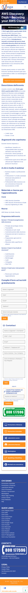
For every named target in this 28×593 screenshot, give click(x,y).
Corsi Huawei (5, 524)
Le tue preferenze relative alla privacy (15, 588)
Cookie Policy (5, 569)
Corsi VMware (5, 529)
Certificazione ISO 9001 (8, 571)
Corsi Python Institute (7, 533)
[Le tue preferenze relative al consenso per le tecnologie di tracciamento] (25, 590)
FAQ (2, 501)
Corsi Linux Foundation (8, 537)
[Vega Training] (7, 7)
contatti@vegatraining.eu (9, 556)
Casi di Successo (6, 489)
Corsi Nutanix (5, 531)
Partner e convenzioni (8, 491)
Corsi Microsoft (6, 527)
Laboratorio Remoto (7, 487)
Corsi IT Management (7, 535)
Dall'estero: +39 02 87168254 (10, 558)
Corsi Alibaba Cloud (7, 510)
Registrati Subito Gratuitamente (14, 80)
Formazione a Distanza (8, 485)
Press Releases (6, 499)
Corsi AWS (4, 512)
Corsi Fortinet (5, 520)
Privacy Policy (5, 567)
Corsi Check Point (6, 516)
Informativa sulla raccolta (9, 591)
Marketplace (5, 493)
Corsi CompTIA (5, 518)
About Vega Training (7, 495)
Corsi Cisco (4, 514)
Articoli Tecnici (5, 497)
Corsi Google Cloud (7, 522)
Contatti (3, 573)
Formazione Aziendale (8, 483)
